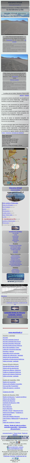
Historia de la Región (9, 399)
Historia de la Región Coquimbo (12, 384)
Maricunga (5, 223)
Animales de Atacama (15, 262)
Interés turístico (15, 190)
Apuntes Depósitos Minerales (12, 343)
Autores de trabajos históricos (12, 374)
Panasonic (9, 40)
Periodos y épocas (8, 351)
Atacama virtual (15, 188)
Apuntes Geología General (11, 339)
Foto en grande (14, 80)
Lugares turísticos (21, 397)
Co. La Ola (15, 251)
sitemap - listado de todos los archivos (15, 425)
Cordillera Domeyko (15, 249)
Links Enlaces (7, 418)
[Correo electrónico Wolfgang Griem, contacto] (17, 442)
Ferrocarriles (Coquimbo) (10, 386)
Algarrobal (15, 239)
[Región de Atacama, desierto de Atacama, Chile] (15, 439)
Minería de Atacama (9, 401)
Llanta (4, 209)
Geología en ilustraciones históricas (13, 359)
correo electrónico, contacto (16, 447)
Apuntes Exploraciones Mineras (12, 345)
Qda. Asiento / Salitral (15, 248)
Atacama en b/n (18, 410)
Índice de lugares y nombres (11, 388)
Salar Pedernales (7, 215)
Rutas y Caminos (15, 270)
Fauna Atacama (7, 409)
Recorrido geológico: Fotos (11, 347)
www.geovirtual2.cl (15, 332)
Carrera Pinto (15, 236)
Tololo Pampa (15, 240)
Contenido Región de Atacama (14, 313)
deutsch (22, 95)
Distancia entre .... (15, 258)
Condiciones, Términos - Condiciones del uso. (15, 456)
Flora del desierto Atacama (15, 264)
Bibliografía (14, 418)
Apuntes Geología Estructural (12, 341)
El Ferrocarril (7, 405)
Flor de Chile (15, 233)
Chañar (15, 241)
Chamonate (15, 237)
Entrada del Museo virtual (11, 366)
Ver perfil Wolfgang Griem (16, 448)
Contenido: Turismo (15, 315)
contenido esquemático (10, 427)
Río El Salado (6, 207)
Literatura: (4, 296)
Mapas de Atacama (15, 265)
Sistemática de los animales (11, 353)
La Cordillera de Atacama (15, 261)
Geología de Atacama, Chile (11, 403)
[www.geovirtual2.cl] (15, 282)
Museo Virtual (17, 433)
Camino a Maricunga (8, 221)
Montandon (6, 211)
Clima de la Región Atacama (11, 416)
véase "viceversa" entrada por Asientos (13, 133)
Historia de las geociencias (11, 357)
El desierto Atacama (15, 260)
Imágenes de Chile (8, 392)
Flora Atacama (7, 407)
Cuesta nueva (6, 213)
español (27, 95)
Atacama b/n (15, 269)
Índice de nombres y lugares (15, 317)
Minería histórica (15, 255)
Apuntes (5, 338)
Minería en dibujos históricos (12, 370)
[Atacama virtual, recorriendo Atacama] (15, 201)
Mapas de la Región (9, 412)
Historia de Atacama (15, 257)
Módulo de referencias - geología (13, 355)
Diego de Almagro (7, 205)
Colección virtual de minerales (12, 349)
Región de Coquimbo (9, 382)
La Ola (4, 217)
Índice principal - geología (10, 361)
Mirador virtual (15, 272)
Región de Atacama (9, 397)
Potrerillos (15, 252)
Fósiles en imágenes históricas (12, 372)
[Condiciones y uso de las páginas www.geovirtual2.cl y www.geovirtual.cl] (19, 442)
